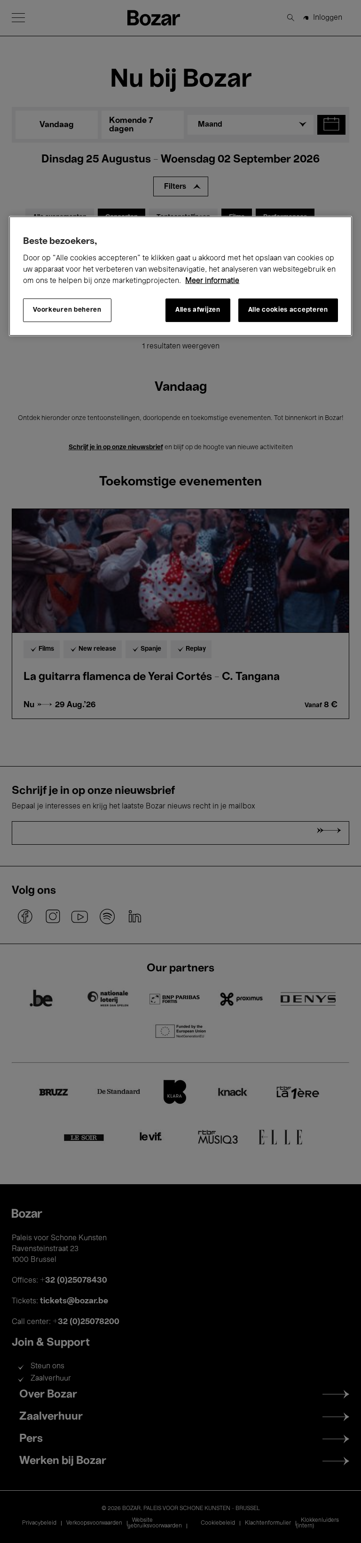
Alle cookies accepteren (288, 310)
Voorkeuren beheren (67, 310)
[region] (180, 276)
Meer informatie (212, 280)
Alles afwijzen (197, 310)
